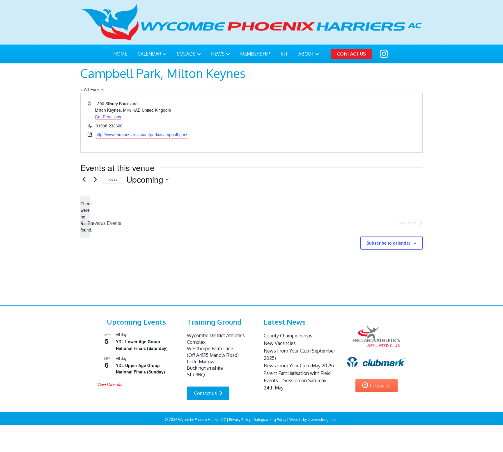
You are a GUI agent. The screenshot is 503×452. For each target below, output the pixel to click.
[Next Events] (95, 179)
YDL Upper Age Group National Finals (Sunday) (140, 368)
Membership (255, 54)
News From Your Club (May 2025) (299, 366)
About (306, 54)
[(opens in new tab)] (376, 336)
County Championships (288, 336)
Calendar (149, 54)
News (218, 54)
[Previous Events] (83, 179)
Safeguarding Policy (270, 419)
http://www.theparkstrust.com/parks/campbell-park (141, 134)
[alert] (85, 217)
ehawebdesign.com (323, 419)
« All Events (92, 89)
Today (112, 179)
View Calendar (110, 384)
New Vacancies (280, 343)
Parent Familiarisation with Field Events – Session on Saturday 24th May (297, 380)
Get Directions (108, 117)
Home (120, 54)
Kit (284, 54)
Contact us (351, 54)
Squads (186, 54)
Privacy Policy (240, 419)
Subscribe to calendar (388, 243)
